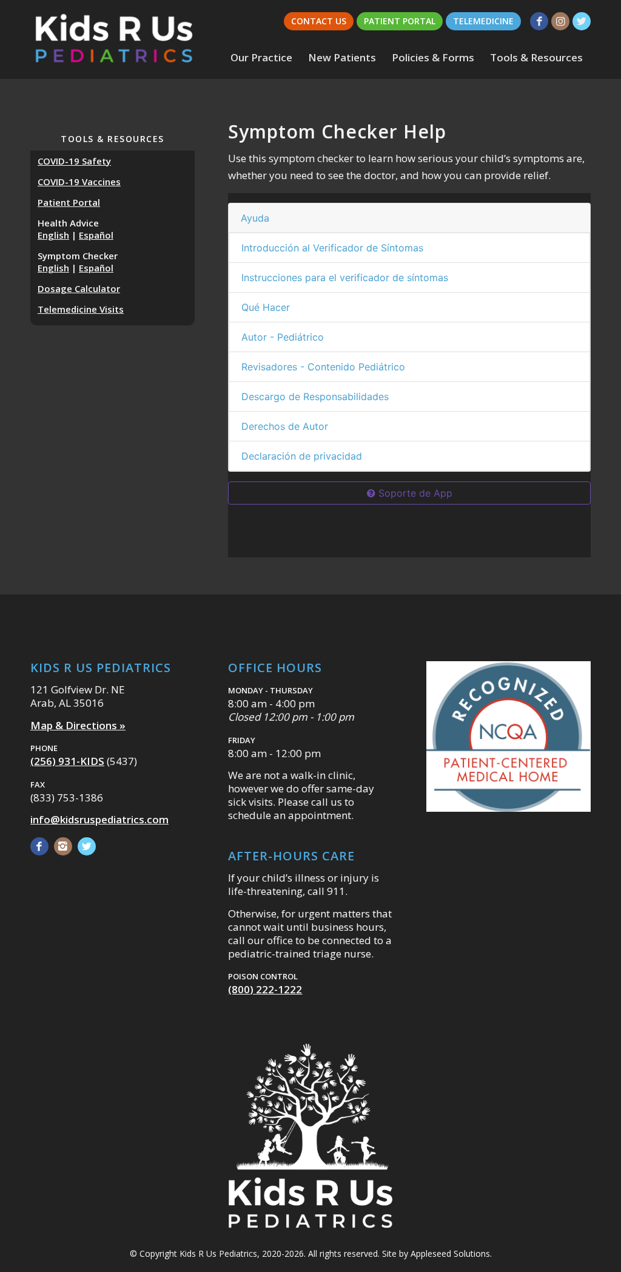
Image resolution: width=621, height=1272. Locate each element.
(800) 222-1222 (265, 989)
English (53, 235)
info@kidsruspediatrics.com (99, 819)
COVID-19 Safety (74, 161)
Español (96, 235)
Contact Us (318, 21)
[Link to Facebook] (539, 21)
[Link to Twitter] (581, 21)
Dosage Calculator (79, 288)
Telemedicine (483, 21)
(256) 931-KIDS (67, 761)
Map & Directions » (78, 725)
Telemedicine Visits (81, 309)
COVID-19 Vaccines (79, 181)
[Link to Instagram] (560, 21)
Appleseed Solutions (450, 1253)
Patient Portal (399, 21)
